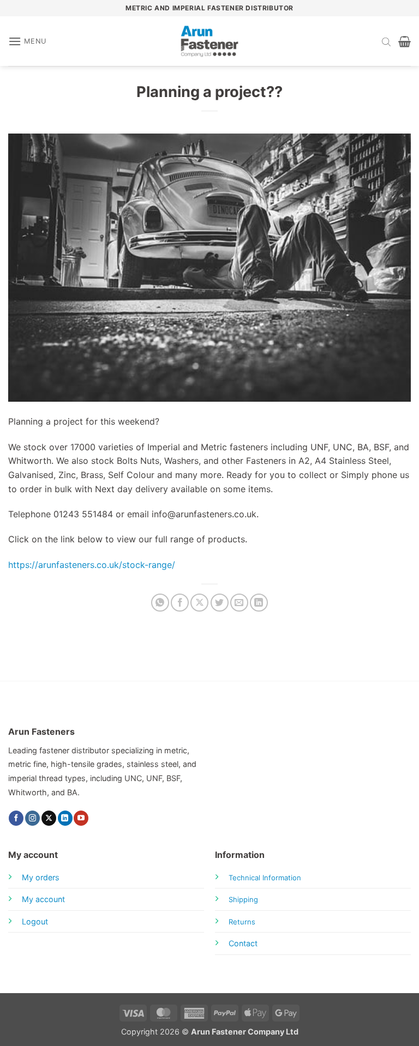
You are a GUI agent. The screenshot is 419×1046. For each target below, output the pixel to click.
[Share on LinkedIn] (259, 603)
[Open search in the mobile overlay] (386, 41)
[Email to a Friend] (239, 603)
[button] (27, 41)
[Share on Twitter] (220, 603)
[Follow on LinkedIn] (65, 818)
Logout (35, 921)
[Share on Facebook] (180, 603)
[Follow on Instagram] (32, 818)
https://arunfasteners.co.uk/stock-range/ (91, 564)
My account (43, 899)
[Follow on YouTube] (81, 818)
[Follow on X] (48, 818)
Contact (243, 943)
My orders (40, 877)
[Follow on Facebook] (16, 818)
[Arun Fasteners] (209, 41)
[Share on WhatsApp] (160, 603)
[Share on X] (199, 603)
